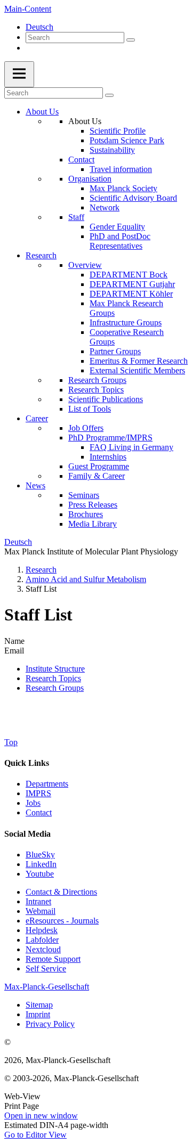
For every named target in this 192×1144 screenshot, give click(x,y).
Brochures (85, 514)
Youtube (40, 873)
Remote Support (53, 958)
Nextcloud (43, 949)
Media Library (92, 523)
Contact (81, 159)
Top (11, 742)
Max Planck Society (123, 188)
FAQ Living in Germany (131, 447)
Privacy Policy (50, 1023)
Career (37, 418)
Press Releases (92, 504)
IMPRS (38, 793)
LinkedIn (41, 864)
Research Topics (96, 389)
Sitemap (39, 1004)
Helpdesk (42, 930)
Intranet (38, 901)
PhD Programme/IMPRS (110, 437)
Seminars (83, 495)
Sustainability (112, 149)
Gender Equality (117, 226)
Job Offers (85, 427)
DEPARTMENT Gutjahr (132, 284)
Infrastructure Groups (126, 322)
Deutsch (39, 26)
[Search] (130, 40)
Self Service (46, 968)
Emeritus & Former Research (139, 360)
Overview (85, 264)
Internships (108, 456)
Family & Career (96, 475)
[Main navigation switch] (19, 74)
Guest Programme (98, 466)
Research (41, 255)
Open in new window (41, 1115)
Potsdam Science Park (127, 140)
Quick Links (26, 762)
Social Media (27, 833)
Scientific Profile (118, 130)
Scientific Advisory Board (133, 197)
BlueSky (40, 854)
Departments (47, 783)
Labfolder (42, 939)
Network (104, 207)
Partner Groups (115, 351)
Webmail (40, 911)
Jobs (33, 802)
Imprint (38, 1014)
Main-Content (27, 8)
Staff (76, 217)
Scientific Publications (105, 399)
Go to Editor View (35, 1134)
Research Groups (97, 380)
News (35, 485)
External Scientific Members (137, 370)
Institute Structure (55, 668)
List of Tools (89, 408)
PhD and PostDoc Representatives (120, 241)
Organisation (89, 178)
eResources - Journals (62, 920)
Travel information (121, 169)
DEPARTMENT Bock (128, 274)
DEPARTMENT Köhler (131, 293)
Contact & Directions (61, 891)
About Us (42, 111)
